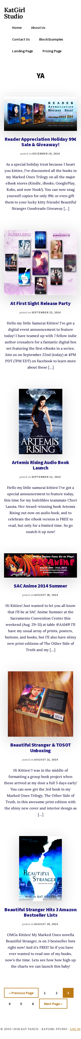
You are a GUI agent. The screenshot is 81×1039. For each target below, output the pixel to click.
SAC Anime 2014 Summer (40, 586)
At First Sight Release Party (40, 303)
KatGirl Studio (14, 13)
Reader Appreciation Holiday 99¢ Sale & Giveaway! (40, 142)
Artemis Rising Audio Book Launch (40, 465)
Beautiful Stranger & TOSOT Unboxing (40, 747)
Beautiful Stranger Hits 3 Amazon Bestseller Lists (40, 912)
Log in (75, 1029)
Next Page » (53, 1005)
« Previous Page (21, 994)
